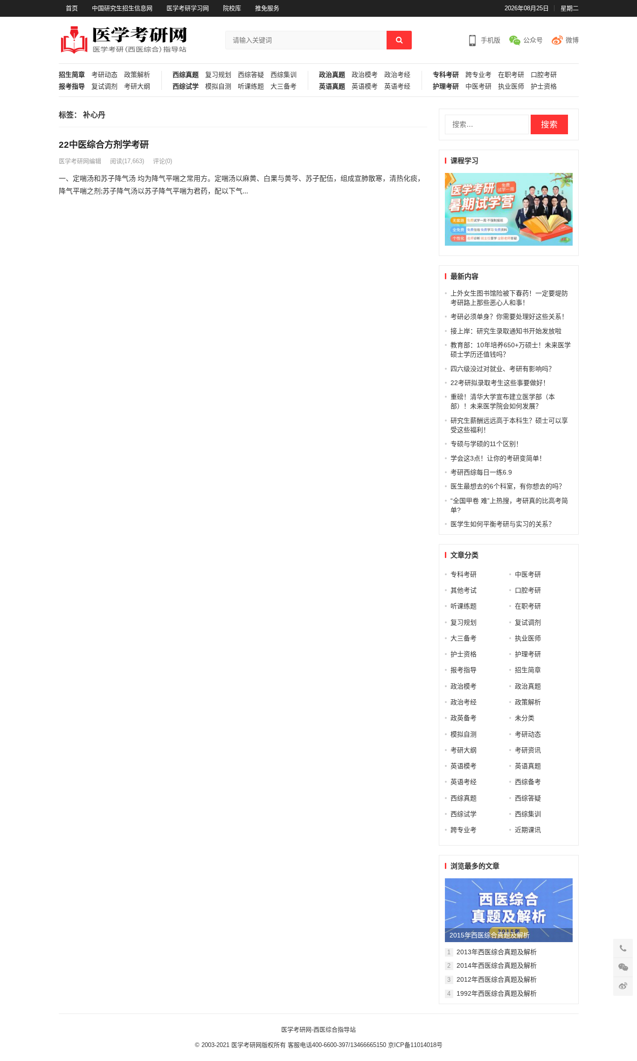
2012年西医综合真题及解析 (497, 979)
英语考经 (397, 86)
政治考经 (397, 74)
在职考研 (511, 74)
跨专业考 (478, 74)
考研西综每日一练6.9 (481, 472)
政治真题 (332, 74)
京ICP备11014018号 (414, 1044)
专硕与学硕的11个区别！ (486, 444)
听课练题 (251, 86)
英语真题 (332, 86)
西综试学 (186, 86)
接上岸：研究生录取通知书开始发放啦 (505, 331)
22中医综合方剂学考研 (104, 145)
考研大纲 (137, 86)
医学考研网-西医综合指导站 (318, 1029)
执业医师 (511, 86)
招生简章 (72, 74)
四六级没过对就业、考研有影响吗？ (502, 368)
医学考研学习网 (187, 8)
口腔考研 (544, 74)
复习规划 (218, 74)
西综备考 (528, 781)
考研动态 (104, 74)
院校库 (232, 8)
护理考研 (446, 86)
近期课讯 (528, 830)
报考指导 (72, 86)
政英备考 (463, 718)
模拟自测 (218, 86)
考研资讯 (528, 750)
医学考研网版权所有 (258, 1044)
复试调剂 (104, 86)
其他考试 (463, 590)
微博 (572, 40)
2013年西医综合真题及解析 (497, 952)
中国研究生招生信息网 (122, 8)
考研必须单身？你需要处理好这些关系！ (509, 316)
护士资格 (544, 86)
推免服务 (267, 8)
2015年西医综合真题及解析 (490, 935)
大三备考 (283, 86)
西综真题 (186, 74)
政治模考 (365, 74)
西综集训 (283, 74)
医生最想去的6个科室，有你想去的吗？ (507, 486)
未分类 (524, 718)
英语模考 (365, 86)
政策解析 (137, 74)
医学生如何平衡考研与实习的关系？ (502, 524)
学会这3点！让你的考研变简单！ (498, 458)
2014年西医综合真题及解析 (497, 965)
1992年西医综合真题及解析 (497, 993)
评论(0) (162, 161)
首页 (72, 8)
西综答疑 (251, 74)
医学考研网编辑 (80, 161)
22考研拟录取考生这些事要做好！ (499, 382)
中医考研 (478, 86)
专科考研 (446, 74)
